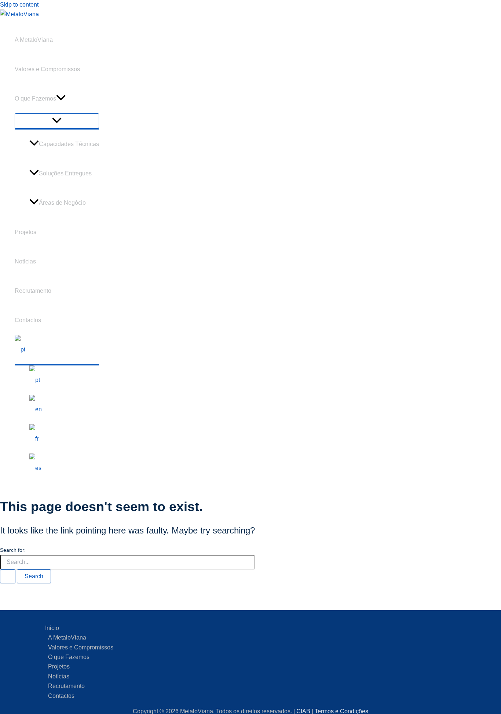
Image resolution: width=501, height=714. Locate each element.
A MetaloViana (34, 40)
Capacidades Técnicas (69, 144)
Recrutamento (33, 291)
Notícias (25, 261)
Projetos (25, 232)
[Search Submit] (7, 576)
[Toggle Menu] (57, 120)
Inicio (52, 628)
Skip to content (19, 4)
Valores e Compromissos (47, 69)
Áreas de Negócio (62, 203)
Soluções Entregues (65, 173)
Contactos (28, 320)
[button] (61, 98)
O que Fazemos (35, 98)
